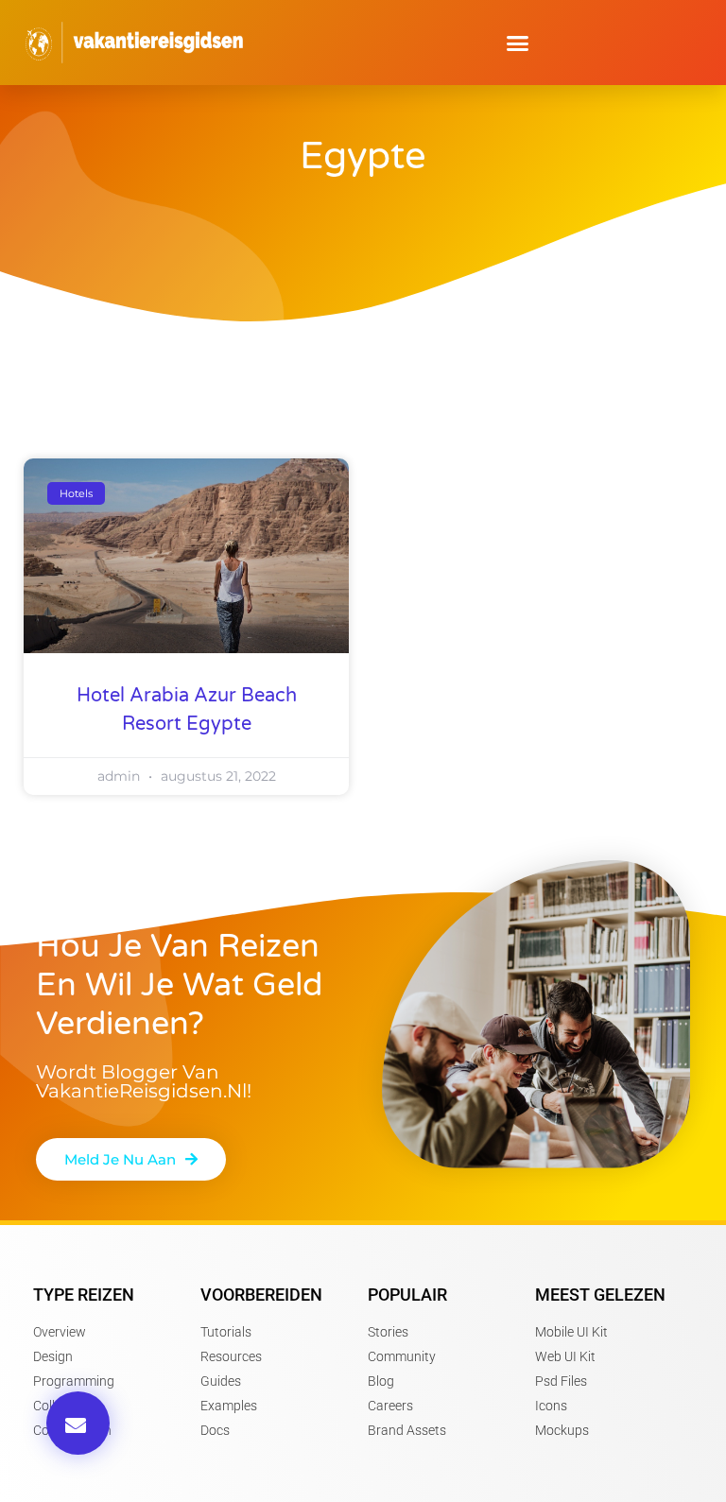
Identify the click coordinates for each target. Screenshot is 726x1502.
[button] (518, 42)
